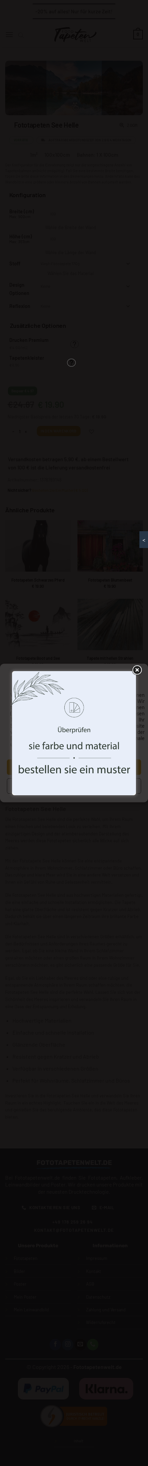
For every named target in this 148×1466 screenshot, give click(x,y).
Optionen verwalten (74, 786)
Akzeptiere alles (74, 767)
